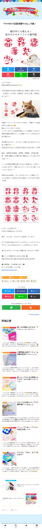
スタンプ (6, 277)
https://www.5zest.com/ (9, 270)
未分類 (24, 277)
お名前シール (7, 281)
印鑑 (23, 281)
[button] (34, 75)
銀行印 (34, 281)
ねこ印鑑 (16, 281)
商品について (15, 277)
